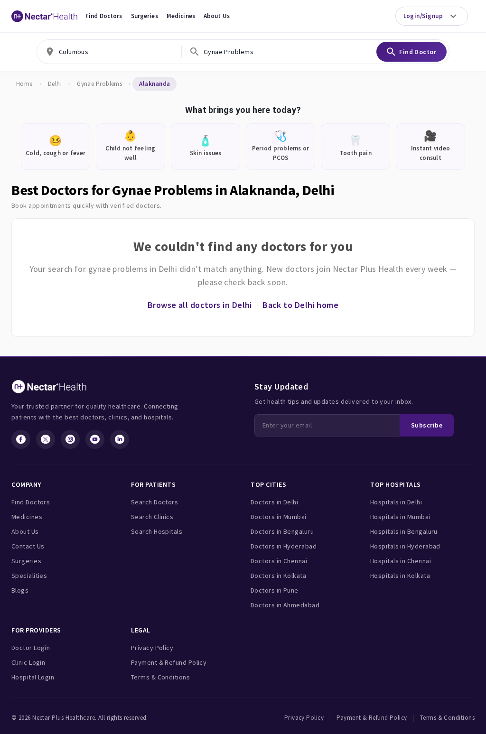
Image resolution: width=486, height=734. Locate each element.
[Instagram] (70, 439)
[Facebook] (20, 439)
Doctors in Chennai (279, 561)
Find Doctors (103, 16)
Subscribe (426, 425)
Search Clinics (152, 516)
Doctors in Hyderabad (284, 546)
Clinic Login (28, 662)
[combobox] (109, 52)
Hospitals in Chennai (400, 561)
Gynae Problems (99, 84)
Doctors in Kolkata (278, 575)
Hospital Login (32, 677)
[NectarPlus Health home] (44, 16)
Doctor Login (30, 647)
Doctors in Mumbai (279, 516)
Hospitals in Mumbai (400, 516)
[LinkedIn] (119, 439)
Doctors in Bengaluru (282, 531)
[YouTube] (94, 439)
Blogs (19, 590)
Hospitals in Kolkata (400, 575)
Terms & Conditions (160, 677)
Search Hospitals (156, 531)
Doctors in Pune (275, 590)
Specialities (29, 575)
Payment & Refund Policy (168, 662)
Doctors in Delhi (274, 502)
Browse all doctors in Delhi (200, 304)
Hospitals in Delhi (396, 502)
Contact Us (28, 546)
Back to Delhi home (300, 304)
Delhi (55, 84)
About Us (217, 16)
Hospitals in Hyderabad (405, 546)
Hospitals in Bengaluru (404, 531)
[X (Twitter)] (45, 439)
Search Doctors (154, 502)
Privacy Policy (152, 647)
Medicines (181, 16)
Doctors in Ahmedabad (285, 605)
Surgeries (144, 16)
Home (24, 84)
